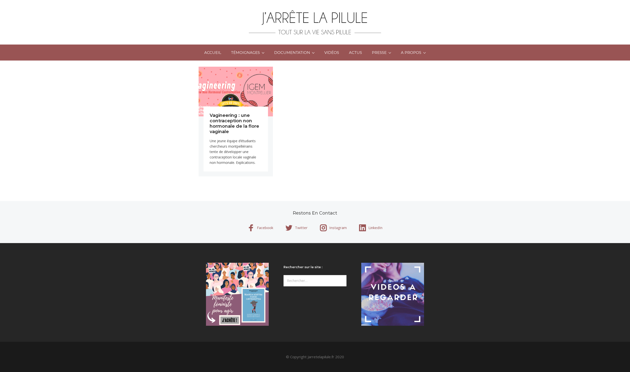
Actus (355, 52)
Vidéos (331, 52)
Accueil (212, 52)
